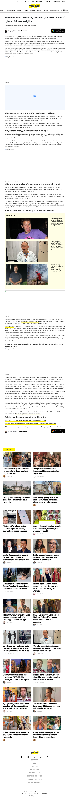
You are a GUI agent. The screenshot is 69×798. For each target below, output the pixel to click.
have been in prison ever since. (35, 45)
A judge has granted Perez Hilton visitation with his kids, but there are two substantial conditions (16, 705)
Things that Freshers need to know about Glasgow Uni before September (46, 471)
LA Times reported (40, 203)
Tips (63, 1)
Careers (34, 766)
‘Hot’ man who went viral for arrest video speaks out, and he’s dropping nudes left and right (16, 617)
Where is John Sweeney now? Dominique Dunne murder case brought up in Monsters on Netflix (33, 427)
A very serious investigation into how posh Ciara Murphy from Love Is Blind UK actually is (46, 734)
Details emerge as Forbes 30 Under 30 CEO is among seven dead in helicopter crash (57, 268)
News (2, 10)
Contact (48, 1)
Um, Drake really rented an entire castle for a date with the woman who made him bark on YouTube (16, 648)
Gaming (26, 10)
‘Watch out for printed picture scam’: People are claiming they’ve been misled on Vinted (15, 528)
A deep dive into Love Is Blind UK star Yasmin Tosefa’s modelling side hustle (16, 734)
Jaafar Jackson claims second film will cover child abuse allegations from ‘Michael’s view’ (16, 557)
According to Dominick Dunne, (30, 321)
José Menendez (9, 134)
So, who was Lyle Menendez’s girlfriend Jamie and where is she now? (25, 420)
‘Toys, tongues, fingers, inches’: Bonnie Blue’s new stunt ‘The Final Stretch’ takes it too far (57, 245)
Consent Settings (34, 779)
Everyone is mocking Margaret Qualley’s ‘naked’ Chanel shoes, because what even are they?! (16, 586)
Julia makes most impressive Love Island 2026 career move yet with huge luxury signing (46, 705)
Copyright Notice (34, 776)
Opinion (39, 10)
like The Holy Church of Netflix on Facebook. (28, 414)
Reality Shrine (54, 10)
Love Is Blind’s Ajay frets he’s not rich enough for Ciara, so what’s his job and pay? (16, 471)
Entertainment (10, 10)
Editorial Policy (34, 773)
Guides (46, 10)
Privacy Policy (34, 782)
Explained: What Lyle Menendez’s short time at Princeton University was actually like (30, 423)
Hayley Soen (12, 31)
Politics (32, 10)
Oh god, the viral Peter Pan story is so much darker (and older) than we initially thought (46, 528)
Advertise (57, 1)
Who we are (39, 1)
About (34, 763)
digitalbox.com (36, 795)
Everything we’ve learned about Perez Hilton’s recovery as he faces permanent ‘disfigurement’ (57, 222)
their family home (51, 41)
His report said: (9, 326)
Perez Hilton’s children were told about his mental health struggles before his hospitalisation (46, 677)
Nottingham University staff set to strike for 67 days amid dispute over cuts (16, 499)
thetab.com (31, 791)
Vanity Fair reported (30, 384)
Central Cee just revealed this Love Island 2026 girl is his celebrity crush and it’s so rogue (15, 677)
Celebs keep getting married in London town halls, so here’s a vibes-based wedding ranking (45, 499)
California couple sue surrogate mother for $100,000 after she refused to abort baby (45, 557)
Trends (19, 10)
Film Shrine (64, 10)
